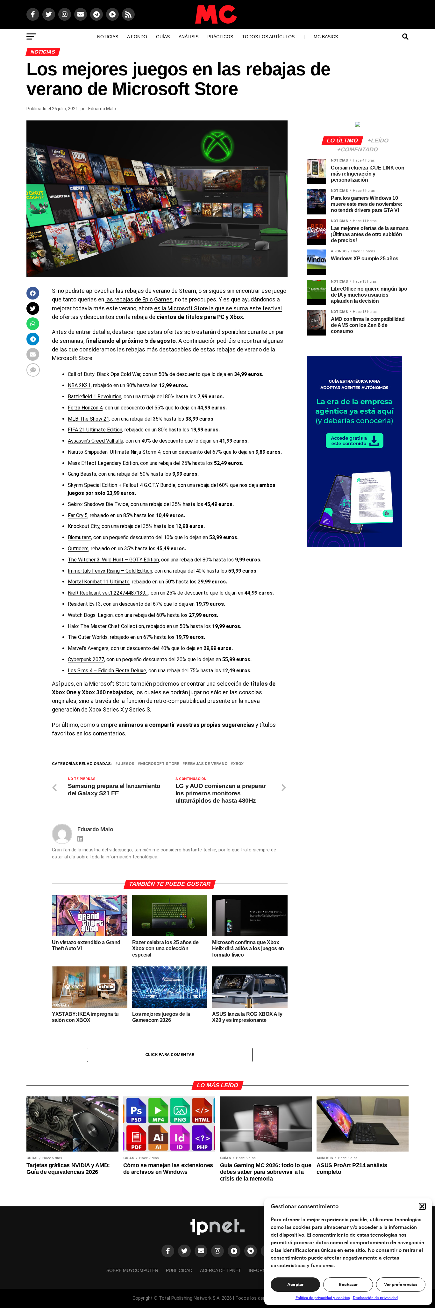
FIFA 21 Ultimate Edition (95, 430)
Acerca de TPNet (220, 1270)
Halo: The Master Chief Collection (106, 626)
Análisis (188, 36)
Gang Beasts (82, 474)
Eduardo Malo (102, 108)
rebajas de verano (206, 764)
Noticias (107, 36)
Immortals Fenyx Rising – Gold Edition (110, 571)
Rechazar (348, 1285)
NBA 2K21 (79, 385)
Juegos (126, 764)
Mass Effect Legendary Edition (103, 463)
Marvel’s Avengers (88, 648)
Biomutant (79, 537)
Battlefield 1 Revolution (94, 397)
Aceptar (295, 1285)
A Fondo (137, 36)
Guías (163, 36)
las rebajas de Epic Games (139, 299)
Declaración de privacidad (375, 1298)
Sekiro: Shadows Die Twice (98, 504)
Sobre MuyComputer (132, 1270)
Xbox (238, 764)
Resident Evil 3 (84, 604)
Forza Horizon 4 (85, 408)
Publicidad (179, 1270)
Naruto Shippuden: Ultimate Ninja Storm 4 (114, 452)
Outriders (78, 549)
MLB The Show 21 (88, 419)
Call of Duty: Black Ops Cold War (104, 374)
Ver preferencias (400, 1285)
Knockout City (83, 526)
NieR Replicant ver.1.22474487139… (108, 593)
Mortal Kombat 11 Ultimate (99, 582)
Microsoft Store (159, 764)
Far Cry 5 (78, 515)
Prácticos (220, 36)
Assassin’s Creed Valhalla (95, 441)
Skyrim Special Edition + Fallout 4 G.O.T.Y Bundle (121, 485)
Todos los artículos (268, 36)
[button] (422, 1206)
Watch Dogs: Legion (90, 615)
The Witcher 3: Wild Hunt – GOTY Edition (113, 560)
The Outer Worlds (88, 637)
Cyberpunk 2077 (86, 659)
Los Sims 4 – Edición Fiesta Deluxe (107, 671)
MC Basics (326, 36)
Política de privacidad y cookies (323, 1298)
